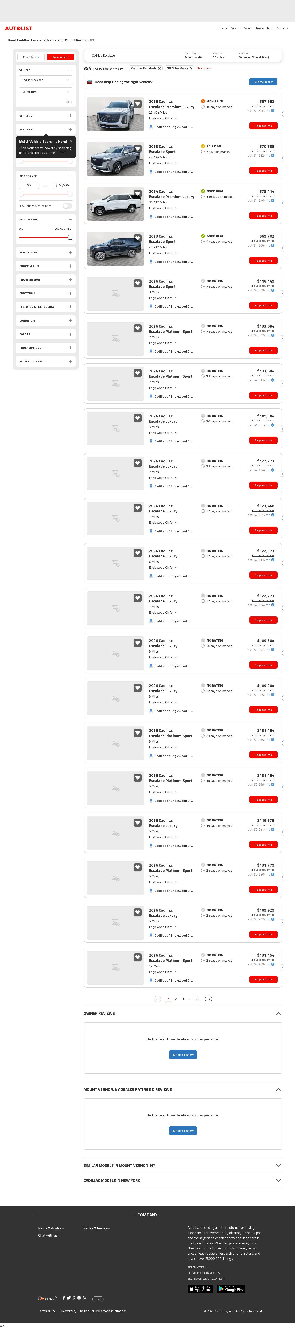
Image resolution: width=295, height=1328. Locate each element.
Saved (248, 28)
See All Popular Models (205, 1273)
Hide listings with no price (35, 206)
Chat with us (47, 1235)
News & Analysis (51, 1228)
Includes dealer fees (263, 106)
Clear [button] (69, 101)
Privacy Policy (68, 1311)
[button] (45, 79)
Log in (98, 1299)
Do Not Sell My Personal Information (103, 1311)
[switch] (65, 206)
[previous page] (157, 999)
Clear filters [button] (31, 57)
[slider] (21, 161)
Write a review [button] (183, 1054)
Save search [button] (60, 57)
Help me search (263, 82)
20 (197, 998)
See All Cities (197, 1267)
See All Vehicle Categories (206, 1278)
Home (223, 28)
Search (235, 28)
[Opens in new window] (200, 1289)
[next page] (208, 999)
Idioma (48, 1299)
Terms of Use (47, 1311)
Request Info (263, 126)
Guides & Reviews (96, 1228)
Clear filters (204, 68)
